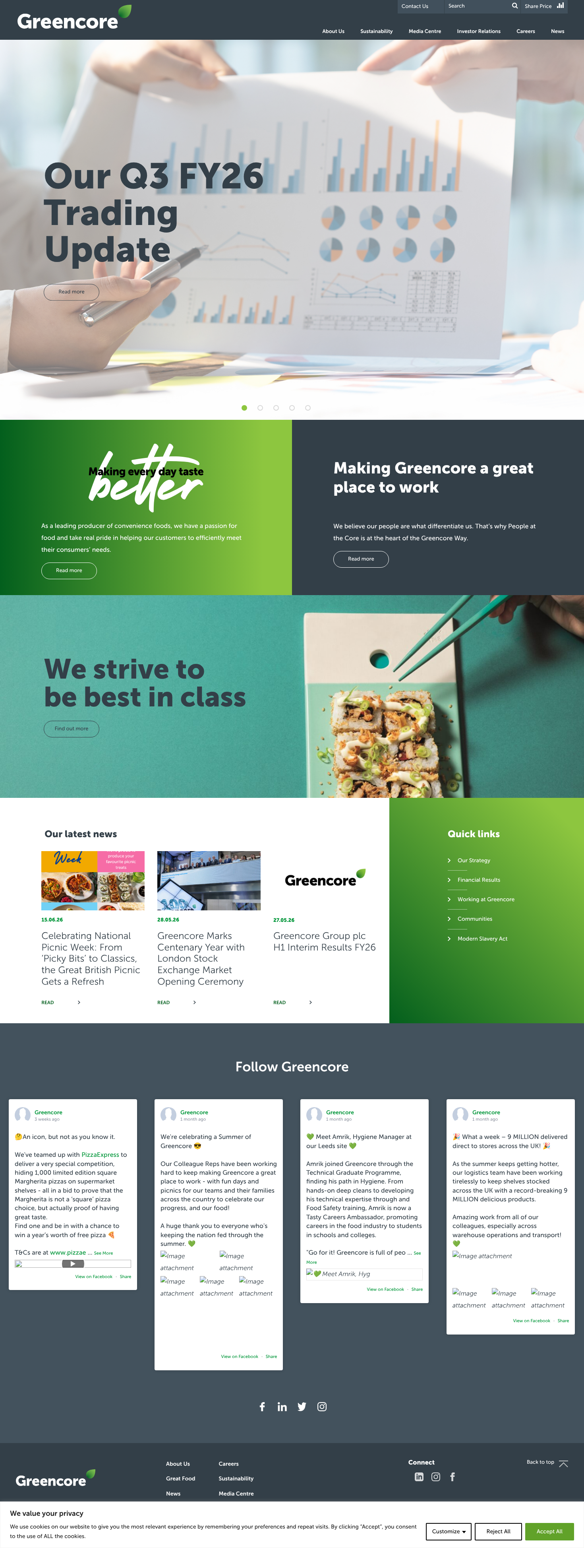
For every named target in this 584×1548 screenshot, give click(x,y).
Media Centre (425, 32)
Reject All (498, 1531)
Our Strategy (474, 860)
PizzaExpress (100, 1155)
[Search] (515, 6)
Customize (446, 1531)
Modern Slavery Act (482, 938)
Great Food (180, 1478)
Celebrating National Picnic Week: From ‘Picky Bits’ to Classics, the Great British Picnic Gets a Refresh (90, 958)
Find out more (72, 729)
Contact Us (415, 7)
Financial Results (479, 880)
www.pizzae (68, 1253)
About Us (333, 32)
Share (125, 1276)
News (558, 32)
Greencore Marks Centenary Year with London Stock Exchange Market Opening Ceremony (201, 958)
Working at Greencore (486, 899)
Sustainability (376, 32)
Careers (525, 32)
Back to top (540, 1462)
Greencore (74, 17)
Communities (475, 919)
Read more (69, 571)
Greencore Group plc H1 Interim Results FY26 (324, 941)
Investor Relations (479, 32)
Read (47, 1003)
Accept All (550, 1531)
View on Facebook (94, 1276)
